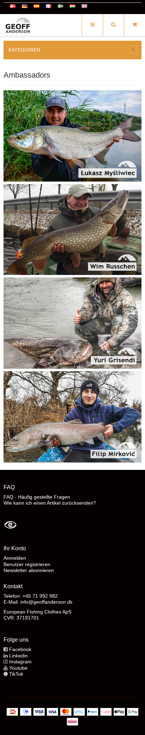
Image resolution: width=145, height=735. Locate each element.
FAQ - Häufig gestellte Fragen (37, 497)
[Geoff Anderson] (18, 25)
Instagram (20, 661)
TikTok (16, 674)
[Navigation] (92, 24)
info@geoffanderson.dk (46, 602)
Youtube (18, 668)
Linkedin (18, 655)
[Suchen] (113, 24)
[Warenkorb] (134, 24)
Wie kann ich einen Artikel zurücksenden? (50, 503)
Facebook (20, 649)
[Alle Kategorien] (133, 50)
